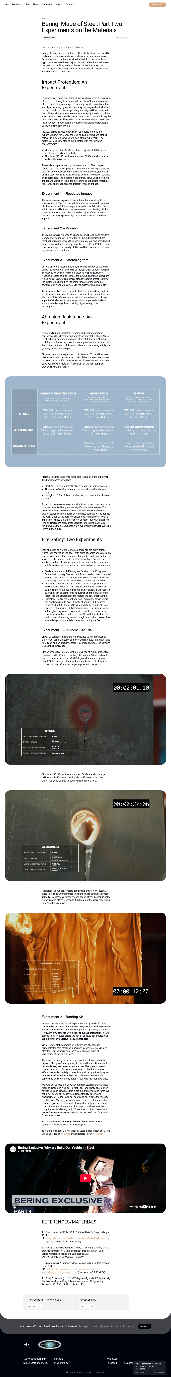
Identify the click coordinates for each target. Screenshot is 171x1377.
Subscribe (144, 1326)
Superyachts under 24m (35, 1363)
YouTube (66, 1133)
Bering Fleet (32, 4)
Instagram (97, 1133)
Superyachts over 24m (34, 1358)
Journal (45, 19)
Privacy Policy (61, 1363)
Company (47, 4)
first (65, 47)
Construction (49, 38)
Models (16, 4)
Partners (58, 1358)
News (58, 4)
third (74, 47)
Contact (70, 4)
